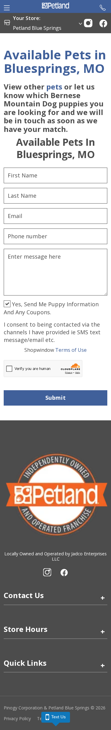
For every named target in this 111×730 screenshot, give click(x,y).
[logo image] (55, 6)
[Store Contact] (103, 6)
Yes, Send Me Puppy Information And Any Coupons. (51, 307)
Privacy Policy (17, 718)
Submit (55, 397)
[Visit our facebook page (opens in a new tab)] (64, 572)
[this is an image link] (55, 493)
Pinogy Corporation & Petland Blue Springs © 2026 (54, 708)
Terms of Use (55, 350)
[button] (88, 22)
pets (54, 86)
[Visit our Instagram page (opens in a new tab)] (47, 572)
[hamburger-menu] (7, 6)
